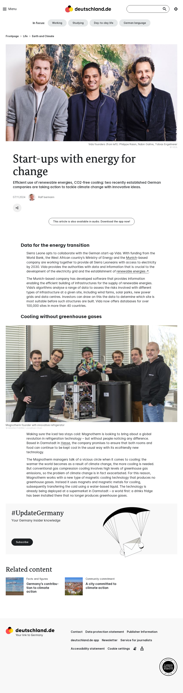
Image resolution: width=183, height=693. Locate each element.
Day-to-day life (103, 22)
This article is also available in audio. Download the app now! (91, 221)
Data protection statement (104, 632)
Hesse (65, 443)
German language (135, 22)
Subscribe (22, 542)
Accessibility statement (88, 648)
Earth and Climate (43, 36)
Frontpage (12, 36)
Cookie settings (119, 648)
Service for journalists (136, 640)
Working (57, 22)
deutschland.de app (85, 640)
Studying (78, 22)
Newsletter (110, 640)
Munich (131, 257)
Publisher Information (142, 632)
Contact (77, 632)
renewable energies (131, 271)
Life (25, 36)
